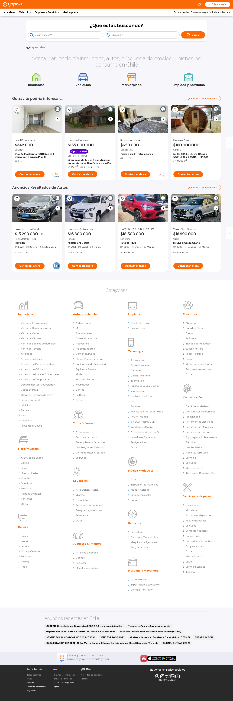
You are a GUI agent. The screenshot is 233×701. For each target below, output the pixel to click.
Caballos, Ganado (196, 328)
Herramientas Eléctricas (199, 421)
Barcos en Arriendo (87, 437)
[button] (57, 119)
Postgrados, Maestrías (89, 510)
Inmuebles (9, 12)
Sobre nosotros (34, 675)
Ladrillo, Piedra (194, 447)
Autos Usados (84, 323)
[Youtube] (177, 676)
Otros (24, 504)
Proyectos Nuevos (31, 425)
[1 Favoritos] (69, 198)
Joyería (25, 541)
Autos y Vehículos (85, 314)
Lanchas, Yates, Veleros (89, 447)
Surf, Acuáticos (139, 547)
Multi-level (191, 510)
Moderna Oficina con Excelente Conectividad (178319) (150, 631)
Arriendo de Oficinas (33, 369)
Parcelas (26, 410)
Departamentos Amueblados (38, 384)
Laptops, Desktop (141, 396)
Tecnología (135, 351)
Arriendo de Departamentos (37, 364)
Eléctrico (191, 442)
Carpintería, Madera (197, 406)
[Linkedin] (172, 676)
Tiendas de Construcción (200, 473)
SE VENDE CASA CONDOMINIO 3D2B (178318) (70, 637)
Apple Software (140, 365)
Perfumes (26, 556)
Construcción (192, 397)
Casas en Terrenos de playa (37, 395)
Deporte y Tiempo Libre (144, 537)
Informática (137, 380)
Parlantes (136, 406)
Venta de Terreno (31, 348)
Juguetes (81, 563)
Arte (133, 479)
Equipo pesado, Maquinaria (91, 364)
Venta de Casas (30, 333)
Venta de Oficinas (31, 338)
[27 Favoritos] (17, 110)
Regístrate (31, 690)
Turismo (190, 572)
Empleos (134, 314)
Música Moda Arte (141, 471)
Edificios (26, 405)
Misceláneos (193, 416)
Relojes (25, 561)
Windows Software (142, 427)
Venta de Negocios (197, 530)
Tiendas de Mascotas (198, 343)
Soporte (30, 683)
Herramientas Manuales (199, 427)
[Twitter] (167, 676)
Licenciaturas (83, 500)
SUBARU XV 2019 (204, 637)
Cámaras (136, 370)
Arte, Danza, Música (87, 489)
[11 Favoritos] (69, 110)
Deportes (134, 523)
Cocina (25, 462)
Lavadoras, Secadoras (144, 437)
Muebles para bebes (87, 568)
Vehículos (25, 12)
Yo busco (81, 457)
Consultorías (193, 536)
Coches (80, 557)
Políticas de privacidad (63, 679)
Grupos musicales (141, 495)
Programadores (195, 546)
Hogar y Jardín (28, 449)
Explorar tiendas (181, 12)
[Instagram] (162, 676)
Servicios (191, 457)
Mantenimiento (194, 468)
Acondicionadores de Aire (146, 432)
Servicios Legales (195, 566)
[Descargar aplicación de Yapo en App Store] (154, 658)
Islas (23, 415)
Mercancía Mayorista (143, 570)
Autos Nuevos (84, 333)
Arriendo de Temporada (35, 379)
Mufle (79, 374)
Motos (79, 328)
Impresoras (137, 391)
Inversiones (192, 505)
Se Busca (81, 395)
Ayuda (29, 679)
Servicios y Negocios (197, 496)
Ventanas (26, 498)
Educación (80, 481)
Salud (189, 561)
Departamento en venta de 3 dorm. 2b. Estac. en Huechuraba (80, 631)
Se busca (26, 488)
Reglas (56, 686)
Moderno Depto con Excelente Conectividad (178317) (160, 637)
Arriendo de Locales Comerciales (40, 374)
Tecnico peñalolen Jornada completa (149, 626)
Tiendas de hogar (31, 493)
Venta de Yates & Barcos (90, 452)
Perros (189, 359)
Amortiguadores (85, 348)
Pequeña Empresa (196, 520)
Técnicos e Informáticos (90, 505)
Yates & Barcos (83, 423)
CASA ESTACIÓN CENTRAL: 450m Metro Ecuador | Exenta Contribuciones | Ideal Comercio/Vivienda (102, 643)
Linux (134, 401)
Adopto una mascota (198, 369)
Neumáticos (83, 384)
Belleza (23, 527)
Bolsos (25, 536)
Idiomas (80, 495)
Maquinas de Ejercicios (144, 542)
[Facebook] (157, 676)
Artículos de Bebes (32, 457)
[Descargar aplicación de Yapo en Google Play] (169, 658)
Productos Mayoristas (198, 515)
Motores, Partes (85, 379)
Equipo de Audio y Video (145, 386)
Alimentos (191, 323)
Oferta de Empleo (141, 323)
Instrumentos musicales (144, 484)
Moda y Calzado (30, 551)
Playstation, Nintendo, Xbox (147, 411)
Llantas (80, 389)
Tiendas (84, 679)
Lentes (25, 546)
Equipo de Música (86, 369)
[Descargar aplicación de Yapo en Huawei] (143, 658)
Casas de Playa (30, 389)
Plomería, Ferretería (197, 452)
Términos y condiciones (64, 675)
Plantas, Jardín (29, 473)
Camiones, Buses (85, 353)
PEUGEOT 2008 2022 (112, 637)
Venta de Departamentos (36, 328)
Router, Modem (140, 416)
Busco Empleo (139, 328)
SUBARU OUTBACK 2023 (176, 643)
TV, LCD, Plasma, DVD (143, 421)
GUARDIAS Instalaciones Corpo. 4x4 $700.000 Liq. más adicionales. (84, 626)
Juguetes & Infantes (87, 544)
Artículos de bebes (87, 552)
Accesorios (82, 343)
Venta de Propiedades (34, 323)
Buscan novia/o (194, 348)
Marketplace (70, 12)
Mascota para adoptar (199, 364)
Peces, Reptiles (194, 353)
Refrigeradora (139, 442)
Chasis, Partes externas (89, 359)
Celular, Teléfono (140, 375)
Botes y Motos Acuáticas (90, 442)
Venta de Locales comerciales (38, 343)
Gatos (189, 333)
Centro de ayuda (222, 12)
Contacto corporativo (36, 686)
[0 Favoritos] (122, 110)
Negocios (26, 420)
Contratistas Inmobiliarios (200, 411)
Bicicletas (136, 532)
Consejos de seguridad (202, 12)
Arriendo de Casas (31, 359)
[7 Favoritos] (122, 198)
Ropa (24, 566)
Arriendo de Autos (86, 338)
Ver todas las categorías (92, 675)
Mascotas (190, 314)
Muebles (26, 478)
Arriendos (26, 353)
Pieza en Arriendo (31, 400)
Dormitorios (28, 483)
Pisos (24, 468)
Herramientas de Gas (198, 432)
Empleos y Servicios (47, 12)
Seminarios (82, 515)
